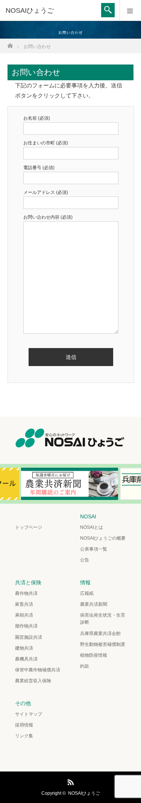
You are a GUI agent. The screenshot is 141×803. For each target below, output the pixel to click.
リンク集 (24, 735)
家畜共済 (24, 604)
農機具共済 (26, 659)
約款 (84, 666)
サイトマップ (28, 714)
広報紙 (87, 593)
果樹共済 (24, 615)
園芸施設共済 (28, 637)
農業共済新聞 (93, 604)
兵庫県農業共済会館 (100, 633)
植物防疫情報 (93, 655)
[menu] (130, 10)
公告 (84, 560)
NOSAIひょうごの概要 (103, 538)
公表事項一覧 (93, 549)
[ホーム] (10, 44)
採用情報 (24, 725)
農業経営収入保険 (33, 680)
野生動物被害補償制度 (102, 644)
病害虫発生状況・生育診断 (102, 618)
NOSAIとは (91, 527)
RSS (69, 780)
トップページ (28, 527)
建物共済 (24, 648)
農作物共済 (26, 593)
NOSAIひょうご (84, 793)
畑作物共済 (26, 626)
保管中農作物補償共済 (37, 669)
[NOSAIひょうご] (59, 10)
